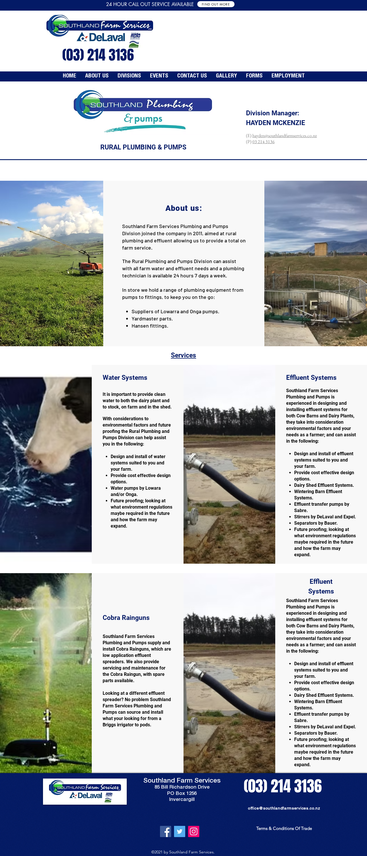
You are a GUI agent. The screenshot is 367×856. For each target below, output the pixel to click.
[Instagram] (193, 831)
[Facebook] (165, 831)
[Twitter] (179, 831)
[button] (129, 76)
